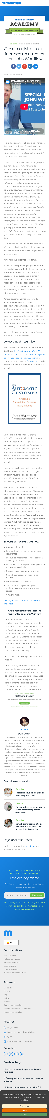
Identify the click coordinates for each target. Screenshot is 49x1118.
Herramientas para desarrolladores (21, 1032)
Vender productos (11, 956)
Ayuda (9, 1037)
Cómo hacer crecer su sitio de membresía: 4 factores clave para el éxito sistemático (28, 826)
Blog (5, 995)
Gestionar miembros (12, 963)
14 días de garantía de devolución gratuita (24, 872)
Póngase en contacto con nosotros (17, 1009)
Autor (24, 730)
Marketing (13, 44)
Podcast (7, 998)
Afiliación (19, 803)
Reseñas (7, 1002)
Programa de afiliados (13, 1012)
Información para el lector (13, 74)
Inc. (36, 361)
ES (11, 942)
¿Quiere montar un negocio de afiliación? (22, 1087)
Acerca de (8, 988)
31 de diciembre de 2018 (29, 44)
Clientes (7, 991)
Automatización (10, 966)
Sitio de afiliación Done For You (19, 1042)
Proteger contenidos (12, 959)
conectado (29, 846)
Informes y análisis (11, 969)
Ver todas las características (15, 973)
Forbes (30, 361)
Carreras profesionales (12, 1005)
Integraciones (12, 1028)
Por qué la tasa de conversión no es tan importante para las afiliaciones (30, 810)
